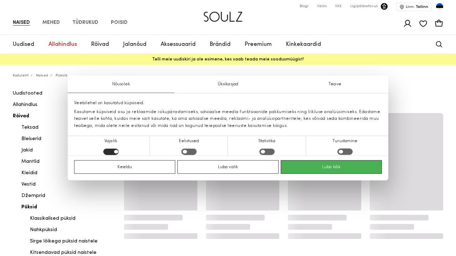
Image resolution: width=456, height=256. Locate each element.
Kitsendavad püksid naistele (63, 252)
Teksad (29, 127)
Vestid (28, 184)
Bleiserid (31, 139)
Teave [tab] (334, 84)
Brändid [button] (220, 44)
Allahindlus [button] (62, 44)
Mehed (51, 22)
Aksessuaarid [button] (178, 44)
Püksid (29, 207)
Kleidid (29, 173)
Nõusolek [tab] (121, 84)
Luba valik (228, 167)
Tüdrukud (85, 22)
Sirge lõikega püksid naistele (64, 241)
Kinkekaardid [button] (303, 44)
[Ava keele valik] (439, 6)
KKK (338, 6)
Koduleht (20, 76)
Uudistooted (27, 93)
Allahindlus (25, 104)
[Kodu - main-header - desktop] (228, 13)
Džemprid (33, 195)
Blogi (304, 6)
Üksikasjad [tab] (228, 84)
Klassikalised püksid (53, 218)
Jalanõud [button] (134, 44)
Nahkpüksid (43, 230)
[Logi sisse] (407, 23)
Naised (21, 22)
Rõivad (21, 116)
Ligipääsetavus (364, 6)
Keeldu (125, 167)
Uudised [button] (23, 44)
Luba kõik (331, 167)
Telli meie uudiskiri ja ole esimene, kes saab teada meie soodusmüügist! (228, 59)
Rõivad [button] (100, 44)
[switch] (189, 151)
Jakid (27, 150)
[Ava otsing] (439, 44)
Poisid (119, 22)
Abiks (322, 6)
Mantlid (30, 161)
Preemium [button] (258, 44)
